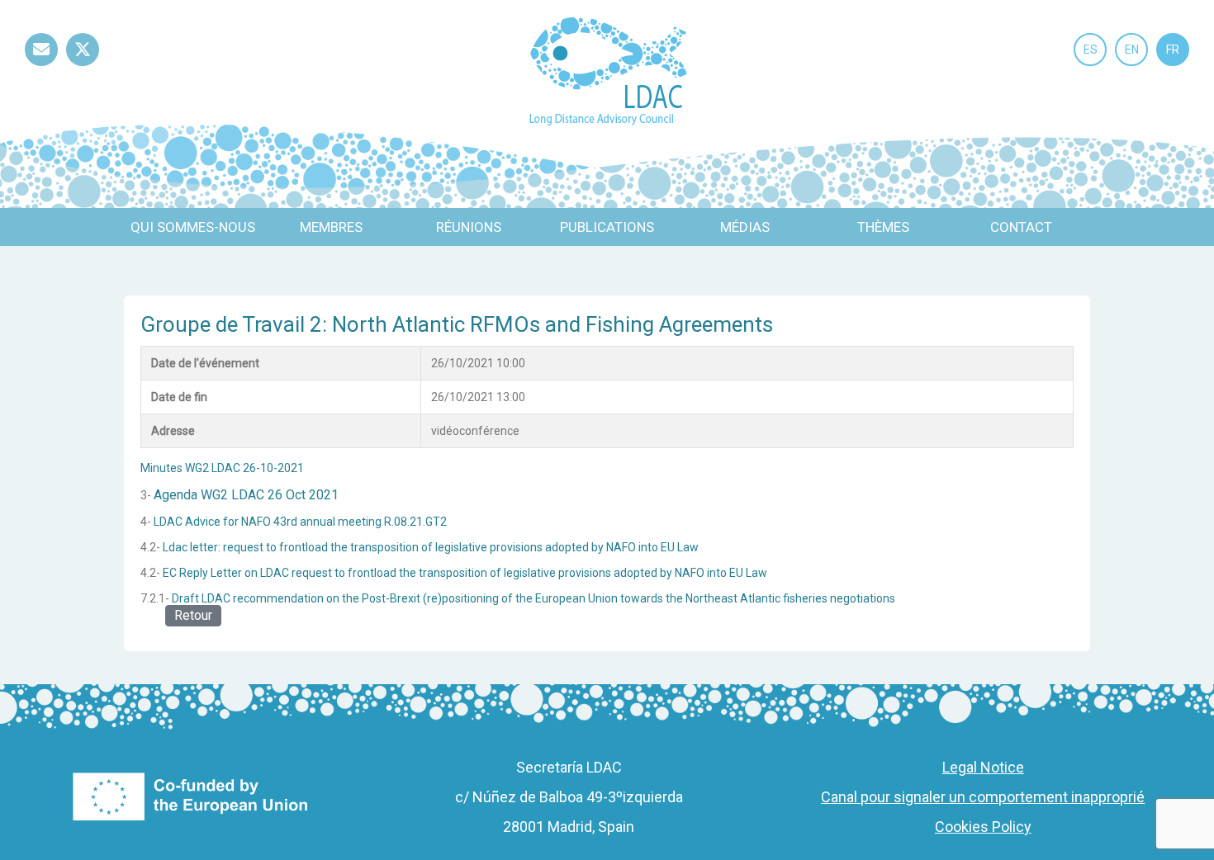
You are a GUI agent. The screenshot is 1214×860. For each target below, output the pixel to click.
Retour (193, 615)
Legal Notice (983, 767)
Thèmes (883, 227)
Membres (331, 227)
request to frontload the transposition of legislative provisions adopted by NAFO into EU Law (461, 547)
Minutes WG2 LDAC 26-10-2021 (222, 468)
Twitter (82, 65)
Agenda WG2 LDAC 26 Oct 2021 (246, 495)
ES (1091, 49)
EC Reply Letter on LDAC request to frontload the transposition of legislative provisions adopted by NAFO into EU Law (465, 572)
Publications (607, 227)
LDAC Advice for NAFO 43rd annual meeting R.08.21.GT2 (300, 521)
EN (1132, 49)
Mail (41, 65)
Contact (1021, 227)
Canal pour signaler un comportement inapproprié (983, 797)
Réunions (468, 227)
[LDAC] (607, 69)
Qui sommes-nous (192, 227)
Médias (745, 227)
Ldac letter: (193, 547)
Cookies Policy (983, 826)
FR (1172, 49)
